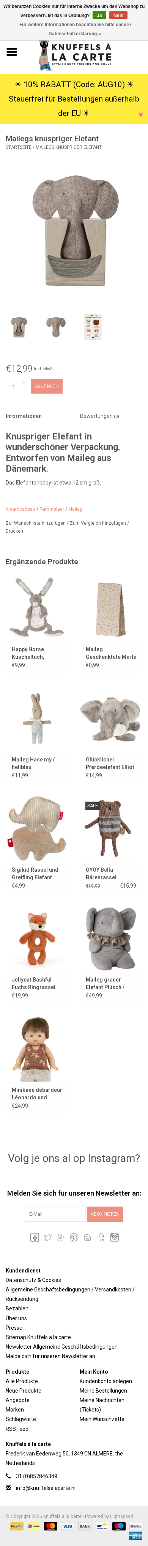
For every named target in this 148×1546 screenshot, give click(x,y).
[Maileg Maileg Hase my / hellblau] (37, 718)
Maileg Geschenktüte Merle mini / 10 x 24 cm (111, 653)
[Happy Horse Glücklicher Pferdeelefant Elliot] (111, 718)
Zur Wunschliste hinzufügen (36, 523)
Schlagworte (21, 1419)
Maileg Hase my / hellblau (33, 763)
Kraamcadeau (20, 509)
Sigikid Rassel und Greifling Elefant (35, 873)
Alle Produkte (22, 1381)
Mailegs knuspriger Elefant (69, 147)
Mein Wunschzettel (103, 1419)
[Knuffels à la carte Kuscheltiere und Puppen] (85, 51)
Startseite (18, 147)
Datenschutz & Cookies (33, 1280)
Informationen (24, 416)
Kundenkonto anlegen (106, 1381)
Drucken (14, 531)
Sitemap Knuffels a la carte (38, 1337)
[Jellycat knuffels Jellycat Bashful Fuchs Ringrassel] (37, 939)
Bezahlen (17, 1308)
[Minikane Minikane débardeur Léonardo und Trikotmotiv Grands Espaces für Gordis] (37, 1049)
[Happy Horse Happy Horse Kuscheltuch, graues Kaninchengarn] (37, 608)
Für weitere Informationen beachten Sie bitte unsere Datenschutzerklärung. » (75, 29)
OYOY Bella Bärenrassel (101, 873)
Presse (14, 1328)
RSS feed (17, 1429)
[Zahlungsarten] (16, 1526)
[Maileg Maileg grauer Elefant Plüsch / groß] (111, 939)
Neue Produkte (23, 1391)
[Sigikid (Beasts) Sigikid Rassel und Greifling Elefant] (37, 828)
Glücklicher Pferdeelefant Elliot (110, 763)
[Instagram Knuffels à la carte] (114, 1237)
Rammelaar (51, 509)
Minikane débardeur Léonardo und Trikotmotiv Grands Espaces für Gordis (37, 1094)
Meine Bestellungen (103, 1391)
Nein (118, 15)
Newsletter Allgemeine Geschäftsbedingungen (62, 1347)
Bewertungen (99, 416)
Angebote (18, 1400)
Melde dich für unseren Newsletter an (50, 1356)
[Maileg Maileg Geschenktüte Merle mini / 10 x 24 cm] (111, 608)
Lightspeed (121, 1516)
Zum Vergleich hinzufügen (98, 523)
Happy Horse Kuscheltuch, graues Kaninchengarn (31, 653)
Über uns (16, 1318)
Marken (15, 1410)
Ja (99, 15)
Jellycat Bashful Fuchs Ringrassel (33, 983)
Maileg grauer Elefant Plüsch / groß (105, 984)
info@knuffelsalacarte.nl (46, 1488)
